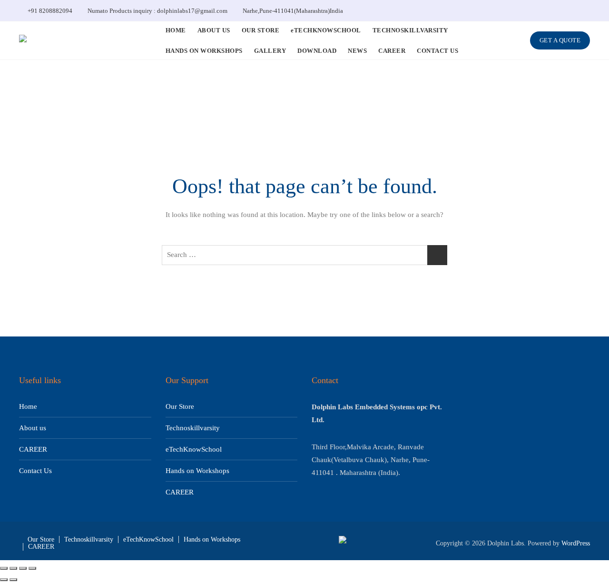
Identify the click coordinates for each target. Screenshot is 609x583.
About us (32, 428)
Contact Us (35, 470)
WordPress (575, 543)
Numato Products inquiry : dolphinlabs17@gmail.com (156, 10)
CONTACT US (437, 50)
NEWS (357, 50)
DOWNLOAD (316, 50)
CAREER (391, 50)
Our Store (180, 406)
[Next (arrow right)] (13, 579)
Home (28, 406)
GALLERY (270, 50)
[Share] (23, 568)
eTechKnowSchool (194, 449)
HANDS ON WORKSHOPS (204, 50)
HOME (176, 30)
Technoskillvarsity (193, 428)
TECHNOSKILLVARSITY (410, 30)
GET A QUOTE (560, 40)
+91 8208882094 (49, 10)
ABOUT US (213, 30)
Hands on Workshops (197, 470)
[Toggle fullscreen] (13, 568)
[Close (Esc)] (32, 568)
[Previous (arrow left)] (4, 579)
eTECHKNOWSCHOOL (326, 30)
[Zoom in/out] (4, 568)
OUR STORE (261, 30)
